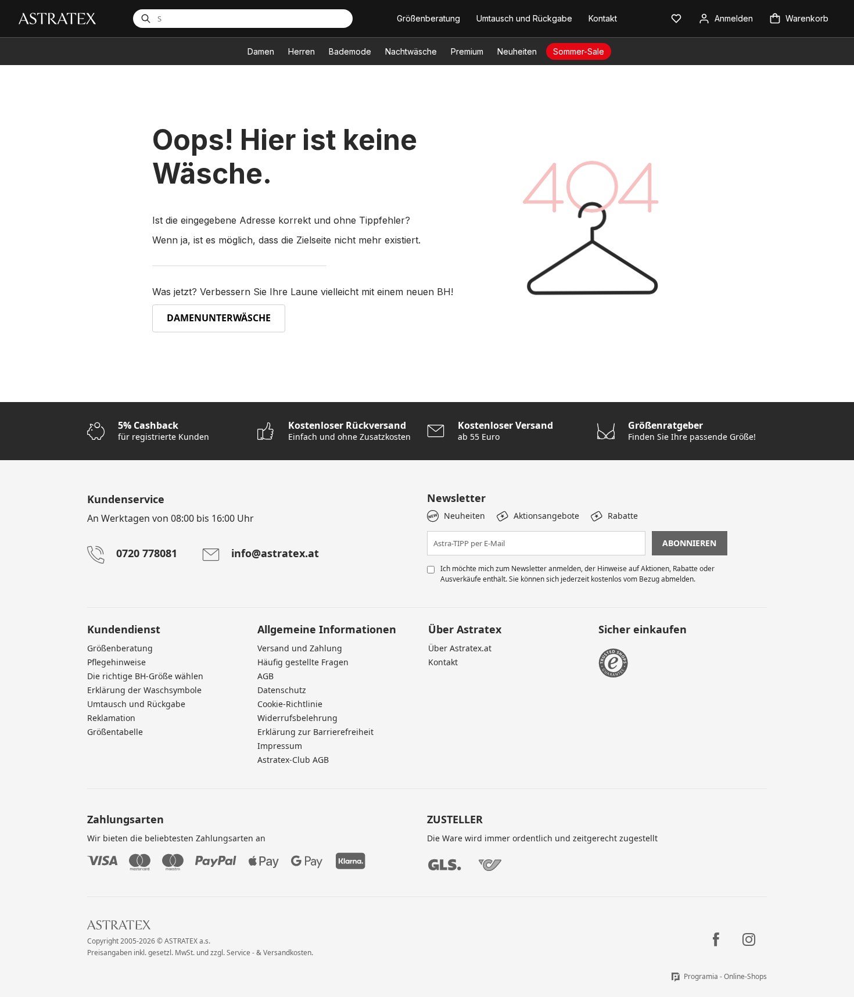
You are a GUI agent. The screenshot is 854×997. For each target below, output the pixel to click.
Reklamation (111, 717)
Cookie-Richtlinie (289, 703)
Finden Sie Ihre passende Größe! (692, 430)
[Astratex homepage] (57, 18)
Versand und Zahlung (299, 648)
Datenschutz (281, 689)
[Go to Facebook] (716, 939)
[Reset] (298, 19)
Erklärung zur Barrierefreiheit (315, 731)
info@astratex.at (275, 553)
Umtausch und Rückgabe (136, 703)
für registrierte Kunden (163, 430)
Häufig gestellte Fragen (303, 662)
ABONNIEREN (689, 542)
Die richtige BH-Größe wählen (145, 676)
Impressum (279, 745)
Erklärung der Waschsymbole (144, 689)
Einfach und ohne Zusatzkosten (349, 430)
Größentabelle (115, 731)
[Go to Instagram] (748, 939)
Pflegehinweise (116, 662)
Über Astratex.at (459, 648)
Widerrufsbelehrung (297, 717)
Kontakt (443, 662)
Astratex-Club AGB (293, 759)
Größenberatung (120, 648)
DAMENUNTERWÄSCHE (219, 317)
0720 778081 (146, 553)
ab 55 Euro (505, 430)
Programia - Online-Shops (725, 976)
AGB (265, 676)
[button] (676, 18)
